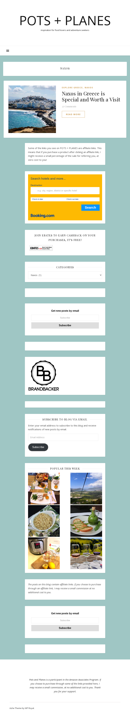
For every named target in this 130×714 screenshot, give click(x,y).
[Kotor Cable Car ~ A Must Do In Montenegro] (86, 488)
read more (73, 114)
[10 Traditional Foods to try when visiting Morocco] (44, 488)
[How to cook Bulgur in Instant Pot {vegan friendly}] (44, 521)
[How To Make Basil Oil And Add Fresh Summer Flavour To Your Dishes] (86, 521)
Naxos (89, 87)
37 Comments (69, 106)
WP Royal (29, 708)
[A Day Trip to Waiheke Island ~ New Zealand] (86, 553)
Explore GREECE (72, 87)
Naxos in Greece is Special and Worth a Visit (91, 96)
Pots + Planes (65, 20)
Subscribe (38, 447)
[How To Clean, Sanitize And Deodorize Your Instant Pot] (44, 553)
